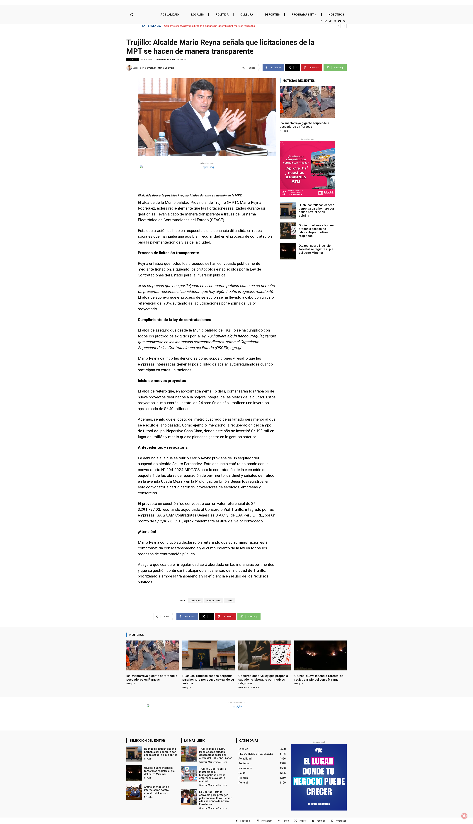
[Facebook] (321, 21)
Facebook (245, 820)
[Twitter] (335, 21)
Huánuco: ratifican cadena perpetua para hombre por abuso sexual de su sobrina (316, 210)
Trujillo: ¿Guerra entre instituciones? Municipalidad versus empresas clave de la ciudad (212, 775)
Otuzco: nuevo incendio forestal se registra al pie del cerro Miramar (203, 25)
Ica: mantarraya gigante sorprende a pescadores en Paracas (304, 124)
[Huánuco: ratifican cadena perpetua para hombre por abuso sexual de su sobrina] (288, 210)
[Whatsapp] (344, 21)
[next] (344, 26)
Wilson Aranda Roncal (249, 687)
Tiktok (285, 820)
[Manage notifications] (464, 816)
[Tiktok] (330, 21)
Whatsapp (341, 820)
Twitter (302, 820)
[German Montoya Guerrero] (129, 68)
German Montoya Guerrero (159, 67)
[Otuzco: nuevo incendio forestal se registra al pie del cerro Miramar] (288, 251)
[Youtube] (339, 21)
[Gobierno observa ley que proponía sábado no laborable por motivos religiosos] (288, 230)
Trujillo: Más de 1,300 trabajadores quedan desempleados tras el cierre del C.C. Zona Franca (215, 753)
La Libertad (195, 600)
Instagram (266, 820)
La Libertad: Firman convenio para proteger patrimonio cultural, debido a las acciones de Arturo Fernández (215, 798)
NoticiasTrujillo (213, 600)
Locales (132, 59)
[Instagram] (325, 21)
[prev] (338, 26)
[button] (131, 14)
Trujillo (229, 600)
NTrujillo (284, 130)
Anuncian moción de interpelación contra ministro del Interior (156, 790)
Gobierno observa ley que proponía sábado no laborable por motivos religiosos (316, 231)
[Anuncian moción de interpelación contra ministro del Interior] (134, 792)
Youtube (321, 820)
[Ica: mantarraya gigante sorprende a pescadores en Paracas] (307, 102)
